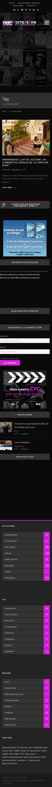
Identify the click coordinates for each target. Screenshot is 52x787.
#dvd (13, 277)
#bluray (19, 277)
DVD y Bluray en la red (14, 694)
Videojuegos (10, 577)
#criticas (36, 274)
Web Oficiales (10, 719)
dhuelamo (16, 170)
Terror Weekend (21, 442)
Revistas (8, 706)
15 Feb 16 (24, 449)
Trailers (8, 571)
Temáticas (19, 446)
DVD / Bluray (10, 547)
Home (4, 111)
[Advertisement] (26, 59)
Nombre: (4, 336)
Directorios (9, 633)
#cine (30, 274)
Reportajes (9, 565)
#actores (23, 274)
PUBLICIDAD (18, 6)
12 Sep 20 (24, 434)
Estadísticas (9, 639)
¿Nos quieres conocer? (28, 3)
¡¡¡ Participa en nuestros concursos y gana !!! (25, 205)
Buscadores (10, 620)
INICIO (12, 3)
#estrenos (27, 277)
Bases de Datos (11, 614)
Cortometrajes (11, 541)
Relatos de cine (11, 559)
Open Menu (47, 22)
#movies (36, 277)
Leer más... (8, 187)
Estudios (8, 645)
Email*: (3, 347)
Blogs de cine (10, 688)
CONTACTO (31, 6)
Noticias (8, 553)
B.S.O (16, 431)
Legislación (9, 651)
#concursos (5, 277)
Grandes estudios (12, 700)
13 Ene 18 (6, 170)
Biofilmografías (11, 535)
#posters (4, 274)
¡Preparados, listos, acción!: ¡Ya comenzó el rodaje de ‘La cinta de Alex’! (25, 162)
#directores (13, 274)
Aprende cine (10, 608)
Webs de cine (10, 725)
